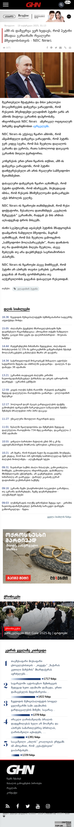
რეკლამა (12, 788)
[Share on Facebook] (47, 47)
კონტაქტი (12, 792)
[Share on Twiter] (56, 47)
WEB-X (60, 813)
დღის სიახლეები (17, 309)
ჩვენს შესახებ (14, 778)
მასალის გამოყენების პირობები (24, 783)
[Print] (70, 47)
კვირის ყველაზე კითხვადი (25, 650)
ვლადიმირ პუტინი (27, 288)
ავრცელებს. (41, 126)
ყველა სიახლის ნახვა (59, 516)
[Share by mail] (60, 47)
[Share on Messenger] (51, 47)
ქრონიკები (12, 596)
